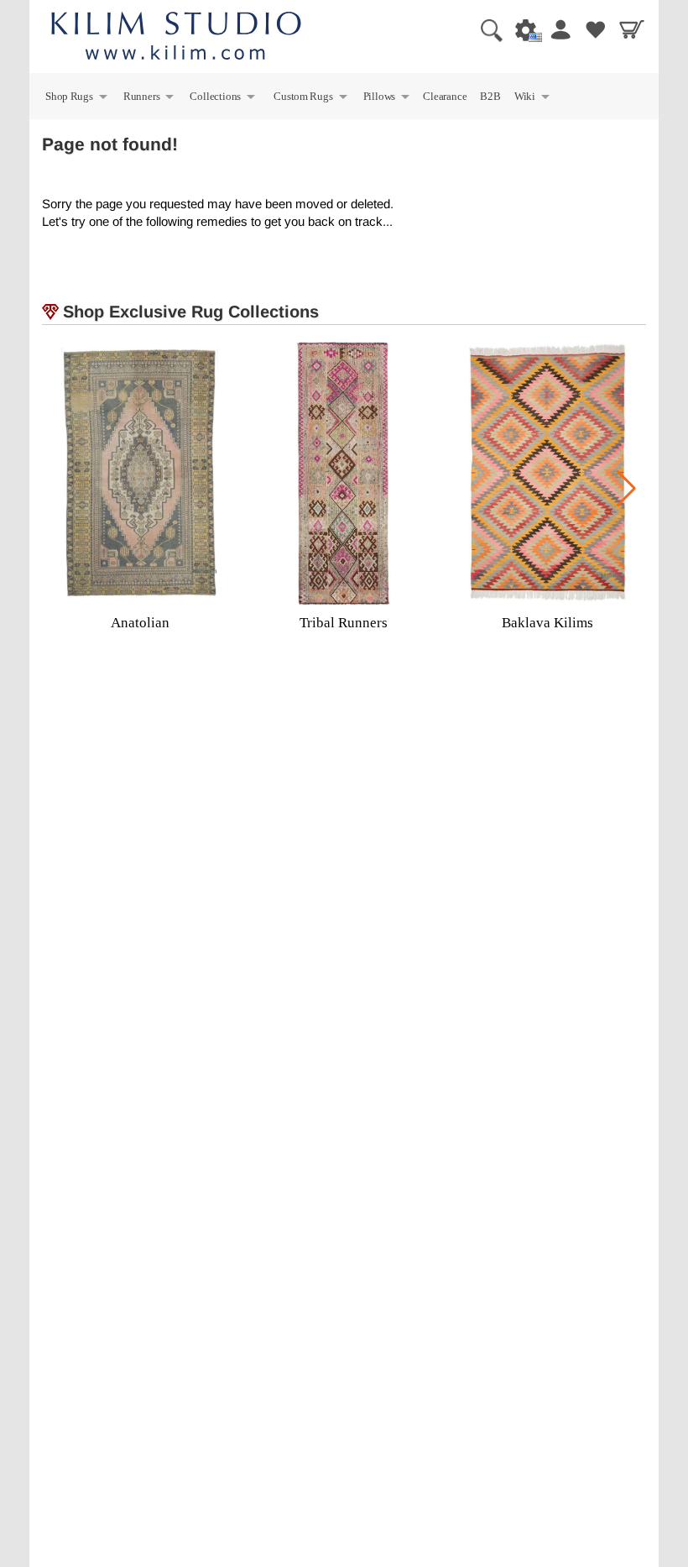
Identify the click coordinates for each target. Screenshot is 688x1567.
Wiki (532, 98)
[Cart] (629, 29)
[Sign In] (557, 29)
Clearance (444, 96)
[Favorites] (593, 29)
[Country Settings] (521, 29)
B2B (490, 96)
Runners (149, 98)
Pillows (387, 98)
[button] (626, 488)
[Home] (176, 38)
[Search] (485, 29)
